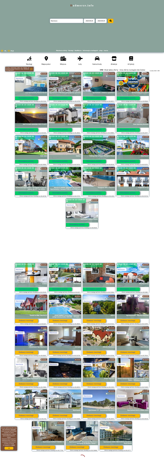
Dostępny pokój (26, 98)
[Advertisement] (82, 246)
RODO (13, 445)
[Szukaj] (110, 21)
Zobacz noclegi (26, 320)
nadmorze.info (82, 5)
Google (13, 429)
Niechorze (19, 78)
